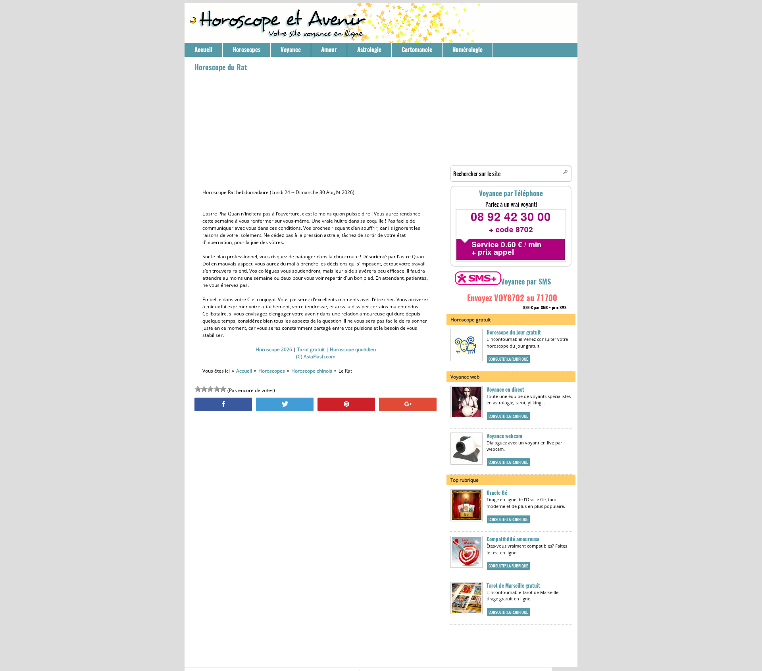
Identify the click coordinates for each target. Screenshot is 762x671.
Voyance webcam (504, 436)
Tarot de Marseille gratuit (513, 585)
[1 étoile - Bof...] (197, 389)
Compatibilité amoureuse (513, 539)
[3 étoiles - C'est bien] (210, 389)
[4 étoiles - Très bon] (217, 389)
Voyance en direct (505, 389)
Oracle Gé (497, 492)
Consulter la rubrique (508, 359)
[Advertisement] (315, 129)
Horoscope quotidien (353, 349)
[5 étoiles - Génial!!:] (223, 389)
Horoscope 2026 (274, 349)
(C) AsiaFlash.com (315, 356)
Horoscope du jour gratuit (514, 332)
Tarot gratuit (311, 349)
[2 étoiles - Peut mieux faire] (204, 389)
